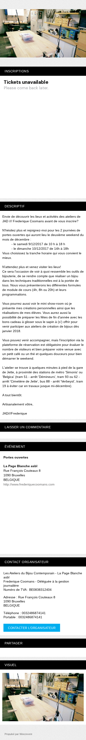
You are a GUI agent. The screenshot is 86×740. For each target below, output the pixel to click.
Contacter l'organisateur (31, 628)
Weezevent (25, 734)
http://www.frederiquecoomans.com (29, 484)
